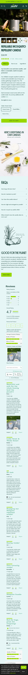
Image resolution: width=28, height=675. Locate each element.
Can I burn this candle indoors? (9, 199)
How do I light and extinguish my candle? (12, 204)
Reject (23, 671)
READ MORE (6, 274)
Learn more (13, 673)
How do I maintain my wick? (8, 194)
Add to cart (14, 120)
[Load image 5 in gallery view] (14, 23)
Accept (23, 667)
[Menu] (1, 6)
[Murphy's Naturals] (14, 6)
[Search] (5, 6)
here (7, 97)
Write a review (18, 58)
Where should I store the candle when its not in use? (12, 216)
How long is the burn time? (8, 189)
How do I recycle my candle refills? (10, 210)
